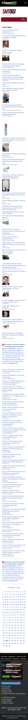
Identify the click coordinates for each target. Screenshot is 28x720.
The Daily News (6, 686)
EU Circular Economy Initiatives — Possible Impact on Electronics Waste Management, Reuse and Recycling (13, 77)
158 (4, 633)
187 (18, 641)
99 (18, 612)
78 (20, 607)
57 (22, 602)
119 (6, 620)
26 (3, 597)
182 (4, 641)
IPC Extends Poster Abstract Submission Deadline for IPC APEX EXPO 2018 (14, 461)
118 (4, 620)
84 (9, 610)
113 (12, 617)
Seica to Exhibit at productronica (11, 530)
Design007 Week (6, 690)
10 (16, 592)
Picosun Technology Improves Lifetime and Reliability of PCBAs (13, 113)
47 (24, 599)
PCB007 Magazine (7, 701)
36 (24, 597)
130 (15, 622)
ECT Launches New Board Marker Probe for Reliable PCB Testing (14, 36)
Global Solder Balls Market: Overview (13, 212)
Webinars (23, 659)
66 (18, 604)
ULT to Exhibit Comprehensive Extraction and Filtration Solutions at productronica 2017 (14, 195)
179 (18, 638)
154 (15, 630)
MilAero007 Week (7, 692)
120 (9, 620)
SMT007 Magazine (7, 699)
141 (24, 625)
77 (18, 607)
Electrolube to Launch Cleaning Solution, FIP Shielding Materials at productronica (13, 139)
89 (20, 610)
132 (21, 622)
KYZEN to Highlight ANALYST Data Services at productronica (12, 436)
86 (14, 610)
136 (9, 625)
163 (18, 633)
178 (15, 638)
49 (5, 602)
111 (6, 617)
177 (12, 638)
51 (9, 602)
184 (9, 641)
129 (12, 622)
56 (20, 602)
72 (7, 607)
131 (18, 622)
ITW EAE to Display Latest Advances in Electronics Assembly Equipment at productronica (13, 448)
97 (14, 612)
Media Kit (14, 709)
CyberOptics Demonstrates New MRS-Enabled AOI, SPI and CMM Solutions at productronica (13, 396)
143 (6, 628)
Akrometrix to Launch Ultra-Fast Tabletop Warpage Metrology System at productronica (14, 511)
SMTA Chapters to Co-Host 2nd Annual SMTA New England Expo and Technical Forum (13, 244)
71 (5, 607)
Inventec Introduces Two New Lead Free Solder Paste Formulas (13, 466)
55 (18, 602)
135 (6, 625)
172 (21, 635)
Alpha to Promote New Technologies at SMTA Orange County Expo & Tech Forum (13, 161)
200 (9, 646)
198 (4, 646)
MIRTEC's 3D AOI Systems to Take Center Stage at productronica (12, 442)
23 (20, 594)
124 (21, 620)
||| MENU (23, 19)
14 (24, 592)
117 (24, 617)
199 (6, 646)
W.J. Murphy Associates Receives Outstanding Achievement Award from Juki (13, 107)
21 (16, 594)
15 (3, 594)
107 (18, 615)
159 (6, 633)
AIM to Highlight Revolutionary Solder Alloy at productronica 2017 (13, 89)
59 (3, 604)
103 (6, 615)
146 (15, 628)
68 (22, 604)
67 (20, 604)
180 (21, 638)
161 (12, 633)
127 (6, 622)
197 (24, 643)
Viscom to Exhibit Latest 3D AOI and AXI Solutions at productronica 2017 (13, 546)
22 (18, 594)
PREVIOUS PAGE (6, 15)
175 (6, 638)
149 (24, 628)
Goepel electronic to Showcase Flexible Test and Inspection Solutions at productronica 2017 (13, 552)
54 (16, 602)
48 (3, 602)
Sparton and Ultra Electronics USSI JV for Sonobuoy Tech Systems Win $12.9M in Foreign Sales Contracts (13, 430)
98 (16, 612)
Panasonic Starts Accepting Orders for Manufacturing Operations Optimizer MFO (13, 498)
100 (21, 612)
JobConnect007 (6, 659)
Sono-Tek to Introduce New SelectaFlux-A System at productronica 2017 (13, 382)
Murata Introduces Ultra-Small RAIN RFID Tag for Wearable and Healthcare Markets (13, 335)
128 (9, 622)
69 (24, 604)
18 (9, 594)
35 (22, 597)
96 (12, 612)
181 (24, 638)
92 (3, 612)
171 (18, 635)
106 (15, 615)
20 (14, 594)
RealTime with (21, 656)
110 (4, 617)
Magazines (12, 656)
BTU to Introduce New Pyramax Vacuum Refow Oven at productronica (13, 472)
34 (20, 597)
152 (9, 630)
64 (14, 604)
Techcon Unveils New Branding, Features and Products (14, 70)
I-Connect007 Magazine (8, 697)
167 (6, 635)
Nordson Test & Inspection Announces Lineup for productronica (13, 408)
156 (21, 630)
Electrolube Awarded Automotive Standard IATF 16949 (11, 455)
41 (12, 599)
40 (9, 599)
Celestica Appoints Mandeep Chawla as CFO (13, 201)
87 (16, 610)
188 (21, 641)
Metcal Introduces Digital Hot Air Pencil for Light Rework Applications (13, 517)
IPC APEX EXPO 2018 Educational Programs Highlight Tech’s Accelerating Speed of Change (13, 388)
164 (21, 633)
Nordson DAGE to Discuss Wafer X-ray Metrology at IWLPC (13, 540)
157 (24, 630)
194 (15, 643)
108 (21, 615)
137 (12, 625)
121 (12, 620)
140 (21, 625)
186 (15, 641)
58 (24, 602)
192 (9, 643)
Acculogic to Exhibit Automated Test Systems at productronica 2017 (12, 485)
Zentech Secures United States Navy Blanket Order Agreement (12, 402)
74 (12, 607)
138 (15, 625)
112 (9, 617)
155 (18, 630)
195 (18, 643)
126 (4, 622)
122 (15, 620)
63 (12, 604)
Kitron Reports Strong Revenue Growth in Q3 (13, 84)
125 (24, 620)
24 (22, 594)
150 (4, 630)
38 (5, 599)
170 (15, 635)
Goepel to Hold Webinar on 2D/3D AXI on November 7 (13, 376)
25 (24, 594)
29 (9, 597)
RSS (19, 709)
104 (9, 615)
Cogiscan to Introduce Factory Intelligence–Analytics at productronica (13, 491)
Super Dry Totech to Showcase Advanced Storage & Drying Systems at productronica (13, 231)
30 (12, 597)
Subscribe (4, 656)
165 (24, 633)
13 (22, 592)
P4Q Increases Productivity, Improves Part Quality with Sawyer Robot (13, 534)
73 (9, 607)
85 (12, 610)
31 (14, 597)
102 (4, 615)
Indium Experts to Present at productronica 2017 (10, 31)
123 (18, 620)
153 (12, 630)
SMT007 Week (5, 688)
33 (18, 597)
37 (3, 599)
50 (7, 602)
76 (16, 607)
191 (6, 643)
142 (4, 628)
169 (12, 635)
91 (24, 610)
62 (9, 604)
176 (9, 638)
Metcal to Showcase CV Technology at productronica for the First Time (13, 370)
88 (18, 610)
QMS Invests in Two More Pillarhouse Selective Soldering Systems (13, 176)
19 (12, 594)
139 (18, 625)
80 (24, 607)
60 (5, 604)
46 (22, 599)
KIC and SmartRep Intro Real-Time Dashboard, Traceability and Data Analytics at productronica (12, 415)
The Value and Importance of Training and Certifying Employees (13, 504)
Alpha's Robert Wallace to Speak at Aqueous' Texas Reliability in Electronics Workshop (13, 479)
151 (6, 630)
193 (12, 643)
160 (9, 633)
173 (24, 635)
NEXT (18, 587)
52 (12, 602)
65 (16, 604)
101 (24, 612)
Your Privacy (11, 708)
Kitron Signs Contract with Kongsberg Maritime (13, 216)
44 (18, 599)
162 (15, 633)
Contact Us (20, 708)
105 (12, 615)
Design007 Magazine (7, 703)
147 (18, 628)
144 (9, 628)
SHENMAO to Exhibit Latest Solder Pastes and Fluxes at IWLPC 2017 (12, 207)
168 (9, 635)
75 (14, 607)
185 (12, 641)
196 (21, 643)
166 (4, 635)
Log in (25, 718)
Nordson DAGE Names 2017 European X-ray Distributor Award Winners (13, 65)
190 (4, 643)
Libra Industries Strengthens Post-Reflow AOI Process (14, 155)
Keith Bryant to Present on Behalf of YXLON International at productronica (13, 320)
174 (4, 638)
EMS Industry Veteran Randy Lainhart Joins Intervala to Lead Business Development (13, 524)
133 (24, 622)
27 (5, 597)
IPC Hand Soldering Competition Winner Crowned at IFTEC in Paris (13, 301)
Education (16, 659)
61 (7, 604)
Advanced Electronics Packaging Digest (13, 693)
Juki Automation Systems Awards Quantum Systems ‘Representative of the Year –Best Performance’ (14, 265)
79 (22, 607)
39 (7, 599)
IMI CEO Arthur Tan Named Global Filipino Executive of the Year (12, 287)
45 (20, 599)
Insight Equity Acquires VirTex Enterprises (10, 307)
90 (22, 610)
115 (18, 617)
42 (14, 599)
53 (14, 602)
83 (7, 610)
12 (20, 592)
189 (24, 641)
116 (21, 617)
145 (12, 628)
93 (5, 612)
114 (15, 617)
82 (5, 610)
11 (18, 592)
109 (24, 615)
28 (7, 597)
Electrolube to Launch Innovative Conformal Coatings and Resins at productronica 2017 (12, 422)
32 (16, 597)
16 (5, 594)
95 (9, 612)
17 (7, 594)
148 (21, 628)
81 (3, 610)
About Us (4, 708)
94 (7, 612)
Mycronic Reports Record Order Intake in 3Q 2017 (14, 272)
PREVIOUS (11, 587)
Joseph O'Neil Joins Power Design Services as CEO (12, 51)
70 (3, 607)
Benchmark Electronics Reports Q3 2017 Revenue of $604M (14, 251)
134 (4, 625)
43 (16, 599)
